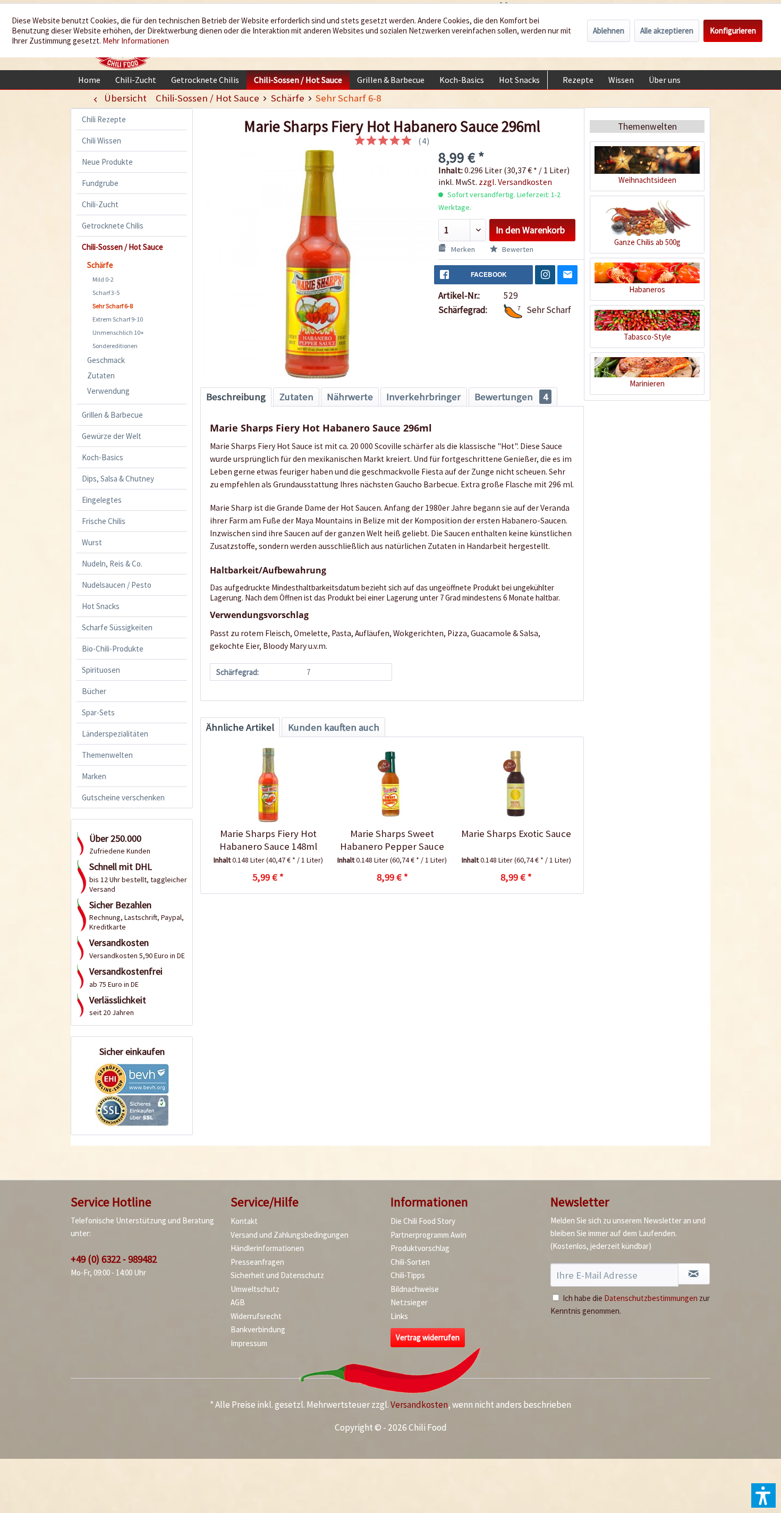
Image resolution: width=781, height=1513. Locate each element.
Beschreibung (236, 397)
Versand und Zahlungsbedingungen (290, 1235)
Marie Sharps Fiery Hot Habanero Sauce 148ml (268, 839)
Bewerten (516, 249)
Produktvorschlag (419, 1248)
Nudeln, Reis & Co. (112, 564)
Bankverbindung (258, 1329)
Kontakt (244, 1221)
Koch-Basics (102, 457)
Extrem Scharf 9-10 (117, 319)
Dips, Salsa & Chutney (118, 479)
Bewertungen (511, 397)
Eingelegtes (102, 500)
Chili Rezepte (104, 119)
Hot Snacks (101, 606)
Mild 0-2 (103, 279)
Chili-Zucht (100, 204)
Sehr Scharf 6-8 (112, 306)
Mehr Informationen (136, 41)
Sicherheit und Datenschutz (277, 1275)
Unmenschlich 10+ (118, 332)
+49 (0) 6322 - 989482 (114, 1259)
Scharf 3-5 (106, 293)
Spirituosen (101, 670)
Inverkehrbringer (423, 397)
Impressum (249, 1343)
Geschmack (106, 360)
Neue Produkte (107, 162)
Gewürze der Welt (111, 436)
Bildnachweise (414, 1289)
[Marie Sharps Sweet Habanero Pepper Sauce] (391, 785)
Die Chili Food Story (422, 1221)
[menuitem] (89, 79)
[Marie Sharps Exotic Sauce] (516, 785)
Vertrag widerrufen (428, 1337)
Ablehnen (608, 31)
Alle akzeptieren (666, 31)
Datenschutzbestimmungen (651, 1298)
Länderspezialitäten (115, 734)
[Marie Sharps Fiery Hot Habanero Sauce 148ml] (268, 785)
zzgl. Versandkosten (515, 181)
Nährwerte (350, 397)
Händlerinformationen (267, 1248)
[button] (763, 1495)
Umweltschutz (255, 1289)
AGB (238, 1302)
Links (399, 1316)
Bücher (94, 691)
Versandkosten (419, 1404)
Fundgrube (100, 183)
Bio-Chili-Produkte (112, 649)
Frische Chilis (103, 521)
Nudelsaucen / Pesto (116, 585)
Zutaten (101, 375)
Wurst (92, 542)
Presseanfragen (257, 1262)
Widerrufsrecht (256, 1316)
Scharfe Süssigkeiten (117, 627)
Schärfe (100, 265)
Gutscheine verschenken (123, 797)
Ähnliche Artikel (240, 727)
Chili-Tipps (407, 1275)
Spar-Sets (98, 712)
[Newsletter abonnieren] (694, 1273)
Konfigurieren (733, 31)
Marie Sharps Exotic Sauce (516, 833)
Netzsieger (409, 1302)
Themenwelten (107, 755)
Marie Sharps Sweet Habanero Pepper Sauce (392, 839)
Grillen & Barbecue (112, 415)
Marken (94, 776)
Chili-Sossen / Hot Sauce (122, 247)
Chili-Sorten (410, 1262)
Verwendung (108, 391)
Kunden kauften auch (333, 727)
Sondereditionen (115, 346)
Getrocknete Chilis (112, 226)
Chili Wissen (101, 141)
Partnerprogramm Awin (428, 1235)
